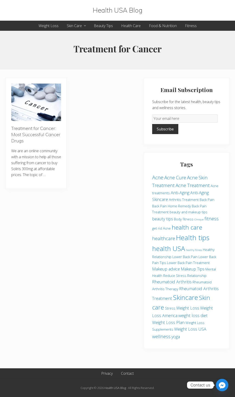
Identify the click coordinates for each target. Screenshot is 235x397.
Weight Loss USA (190, 329)
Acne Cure (175, 177)
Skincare (185, 297)
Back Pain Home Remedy (171, 206)
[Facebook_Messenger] (222, 385)
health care (187, 227)
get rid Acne (161, 228)
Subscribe (165, 129)
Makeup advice (166, 269)
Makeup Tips (192, 269)
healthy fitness (194, 250)
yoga (175, 336)
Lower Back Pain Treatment (188, 262)
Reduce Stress (174, 275)
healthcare (163, 238)
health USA (168, 248)
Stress (170, 308)
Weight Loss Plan (168, 322)
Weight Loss (187, 308)
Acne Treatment (193, 185)
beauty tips (162, 219)
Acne (157, 177)
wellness (161, 336)
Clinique (199, 219)
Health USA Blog (118, 10)
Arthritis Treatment (184, 199)
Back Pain (207, 199)
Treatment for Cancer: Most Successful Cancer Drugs (35, 134)
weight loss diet (193, 315)
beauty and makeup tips (188, 212)
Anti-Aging (180, 192)
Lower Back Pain (185, 256)
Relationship (197, 275)
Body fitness (183, 219)
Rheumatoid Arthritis (172, 281)
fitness (211, 218)
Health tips (192, 237)
